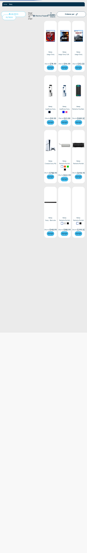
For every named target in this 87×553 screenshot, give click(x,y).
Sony (10, 4)
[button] (54, 24)
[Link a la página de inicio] (5, 4)
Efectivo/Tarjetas (42, 16)
